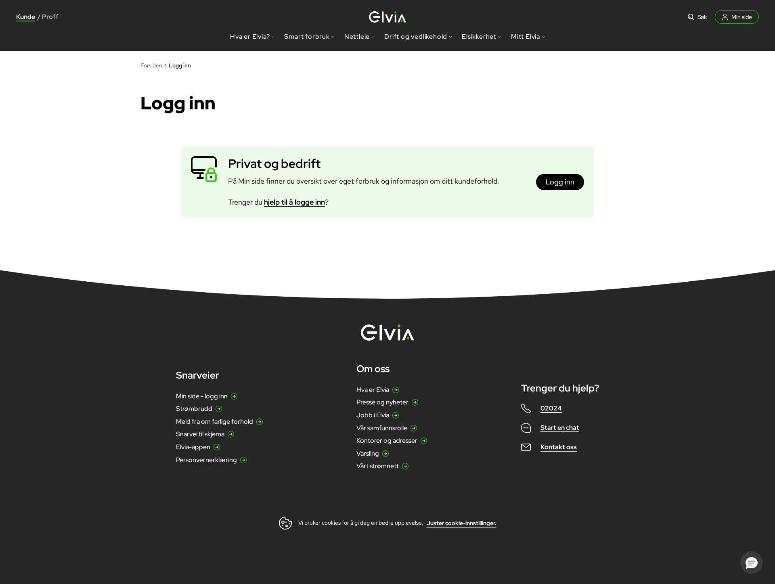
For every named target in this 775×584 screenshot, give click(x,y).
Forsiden (151, 65)
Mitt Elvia (525, 36)
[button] (751, 562)
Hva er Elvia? (250, 36)
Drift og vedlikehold (415, 36)
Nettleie (357, 36)
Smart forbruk (306, 36)
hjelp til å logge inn (294, 202)
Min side (741, 17)
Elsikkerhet (479, 36)
